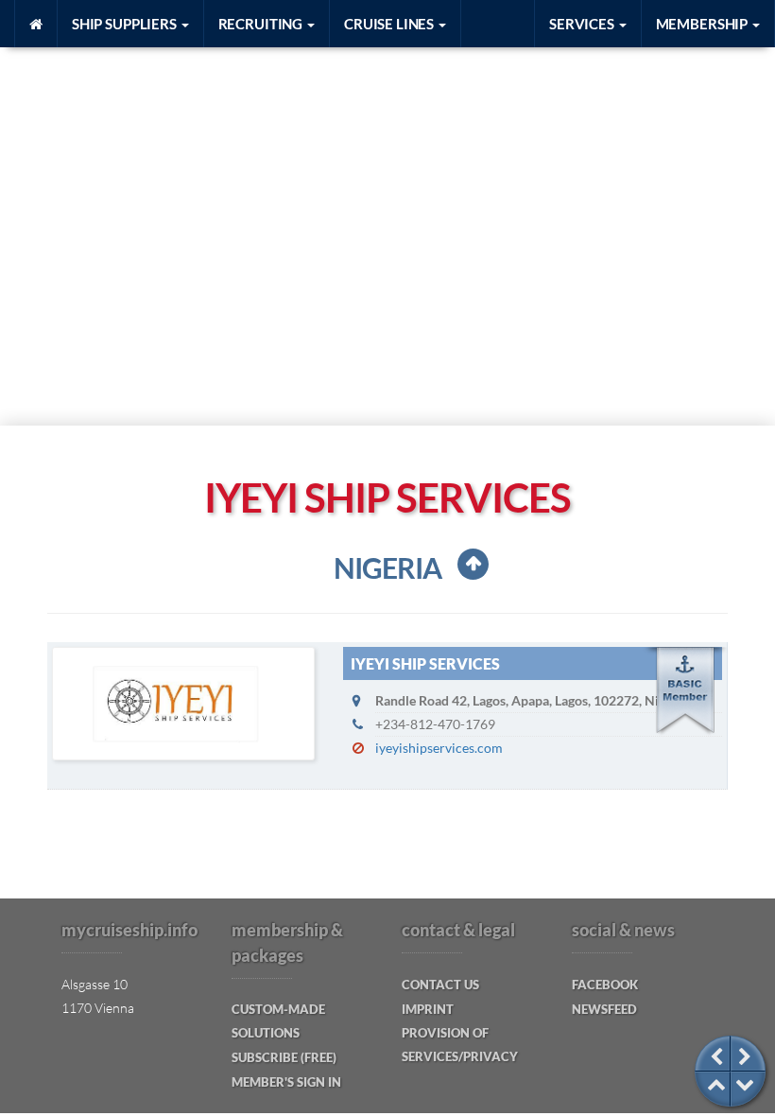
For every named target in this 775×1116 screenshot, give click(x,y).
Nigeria (387, 567)
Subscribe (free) (284, 1057)
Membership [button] (703, 23)
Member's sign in (286, 1082)
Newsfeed (604, 1009)
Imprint (428, 1009)
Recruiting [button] (261, 23)
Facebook (605, 984)
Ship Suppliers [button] (126, 23)
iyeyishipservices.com (439, 748)
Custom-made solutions (278, 1021)
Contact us (440, 984)
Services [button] (583, 23)
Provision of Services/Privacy (460, 1044)
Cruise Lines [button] (390, 23)
